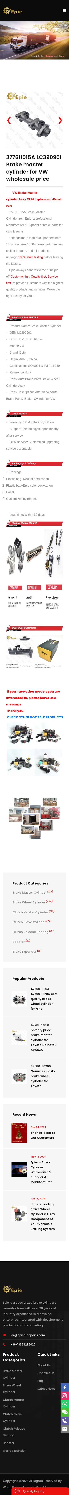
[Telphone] (65, 1421)
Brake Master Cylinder (32, 892)
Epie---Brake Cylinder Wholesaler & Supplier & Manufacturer (41, 1172)
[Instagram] (65, 1396)
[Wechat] (65, 1412)
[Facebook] (65, 1387)
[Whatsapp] (65, 1404)
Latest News (46, 1389)
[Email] (65, 1429)
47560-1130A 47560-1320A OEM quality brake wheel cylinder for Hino (44, 999)
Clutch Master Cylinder (33, 912)
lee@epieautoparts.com (28, 1335)
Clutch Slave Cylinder (31, 922)
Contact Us (45, 1373)
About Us (44, 1365)
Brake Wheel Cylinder (32, 902)
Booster (21, 942)
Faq (40, 1381)
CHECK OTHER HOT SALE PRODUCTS (35, 717)
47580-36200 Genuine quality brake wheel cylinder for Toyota (43, 1076)
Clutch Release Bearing (33, 932)
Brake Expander (27, 951)
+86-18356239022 (23, 1344)
